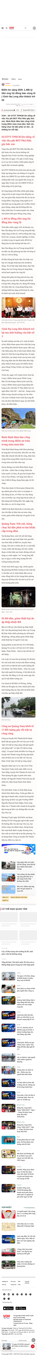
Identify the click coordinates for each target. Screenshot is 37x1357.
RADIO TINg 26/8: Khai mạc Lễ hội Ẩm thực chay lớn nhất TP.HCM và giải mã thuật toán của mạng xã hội (25, 1174)
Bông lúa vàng (20, 1105)
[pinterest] (17, 1294)
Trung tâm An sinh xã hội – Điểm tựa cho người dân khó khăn (25, 1072)
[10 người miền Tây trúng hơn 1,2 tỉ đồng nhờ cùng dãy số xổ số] (8, 1214)
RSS (19, 1281)
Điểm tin (5, 900)
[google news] (26, 1294)
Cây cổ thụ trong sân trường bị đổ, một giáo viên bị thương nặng (17, 952)
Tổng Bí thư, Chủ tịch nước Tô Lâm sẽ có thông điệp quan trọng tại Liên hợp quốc (18, 963)
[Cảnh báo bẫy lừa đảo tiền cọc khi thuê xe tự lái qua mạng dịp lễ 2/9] (8, 1015)
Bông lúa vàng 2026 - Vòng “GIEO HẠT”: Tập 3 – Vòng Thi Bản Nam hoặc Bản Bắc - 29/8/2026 (26, 1112)
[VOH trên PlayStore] (21, 1308)
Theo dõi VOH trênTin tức (28, 105)
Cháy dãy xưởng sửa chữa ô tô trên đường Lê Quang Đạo (26, 1264)
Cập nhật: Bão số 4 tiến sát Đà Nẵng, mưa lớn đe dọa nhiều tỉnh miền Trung (26, 865)
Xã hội (20, 79)
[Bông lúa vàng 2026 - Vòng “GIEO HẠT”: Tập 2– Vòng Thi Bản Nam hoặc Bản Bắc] (8, 1125)
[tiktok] (13, 1294)
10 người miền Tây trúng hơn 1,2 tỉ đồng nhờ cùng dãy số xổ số (26, 1213)
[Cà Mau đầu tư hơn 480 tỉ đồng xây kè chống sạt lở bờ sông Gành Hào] (8, 1083)
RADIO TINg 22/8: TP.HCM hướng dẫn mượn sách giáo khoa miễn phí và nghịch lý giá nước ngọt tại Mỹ (25, 1192)
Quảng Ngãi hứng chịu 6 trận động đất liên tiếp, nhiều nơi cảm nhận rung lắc (26, 1003)
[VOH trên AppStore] (8, 1308)
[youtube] (9, 1294)
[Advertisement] (18, 58)
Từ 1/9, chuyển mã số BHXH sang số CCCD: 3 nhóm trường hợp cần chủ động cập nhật (25, 1030)
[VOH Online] (11, 28)
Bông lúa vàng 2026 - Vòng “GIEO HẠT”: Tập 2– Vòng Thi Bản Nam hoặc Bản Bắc (25, 1128)
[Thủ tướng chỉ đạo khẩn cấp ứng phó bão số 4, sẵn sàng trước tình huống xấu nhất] (8, 877)
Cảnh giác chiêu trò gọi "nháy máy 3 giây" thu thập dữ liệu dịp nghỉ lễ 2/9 (25, 1045)
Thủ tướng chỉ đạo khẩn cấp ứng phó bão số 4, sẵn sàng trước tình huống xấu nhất (26, 877)
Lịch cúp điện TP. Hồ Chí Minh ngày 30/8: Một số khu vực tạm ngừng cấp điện (26, 1239)
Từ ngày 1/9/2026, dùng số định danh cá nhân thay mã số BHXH (26, 978)
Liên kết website (27, 1282)
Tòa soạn (13, 1281)
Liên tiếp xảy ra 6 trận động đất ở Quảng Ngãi (25, 1225)
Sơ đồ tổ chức (23, 1340)
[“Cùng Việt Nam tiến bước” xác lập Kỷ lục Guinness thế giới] (8, 1252)
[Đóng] (34, 1343)
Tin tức (6, 79)
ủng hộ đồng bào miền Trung (19, 897)
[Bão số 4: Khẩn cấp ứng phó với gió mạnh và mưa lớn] (8, 889)
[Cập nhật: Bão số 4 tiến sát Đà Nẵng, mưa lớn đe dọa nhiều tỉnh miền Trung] (8, 865)
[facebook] (4, 1294)
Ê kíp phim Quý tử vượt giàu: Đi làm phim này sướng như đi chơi (25, 1142)
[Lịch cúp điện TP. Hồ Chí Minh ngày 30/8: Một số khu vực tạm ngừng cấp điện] (8, 1239)
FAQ (19, 1284)
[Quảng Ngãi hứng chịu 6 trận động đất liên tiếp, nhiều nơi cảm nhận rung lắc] (8, 1000)
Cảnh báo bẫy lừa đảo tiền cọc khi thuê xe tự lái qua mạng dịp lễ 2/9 (25, 1017)
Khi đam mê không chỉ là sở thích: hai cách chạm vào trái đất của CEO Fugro (25, 1156)
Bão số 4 (5, 897)
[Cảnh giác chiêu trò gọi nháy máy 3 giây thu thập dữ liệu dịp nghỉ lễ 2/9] (8, 1043)
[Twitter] (4, 1299)
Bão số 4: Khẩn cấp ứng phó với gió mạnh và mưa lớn (25, 888)
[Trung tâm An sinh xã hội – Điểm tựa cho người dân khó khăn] (8, 1070)
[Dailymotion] (9, 1299)
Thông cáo (13, 1284)
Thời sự (13, 79)
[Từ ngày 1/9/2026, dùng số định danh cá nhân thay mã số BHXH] (8, 976)
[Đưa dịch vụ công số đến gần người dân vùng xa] (8, 989)
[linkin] (22, 1294)
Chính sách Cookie (7, 1350)
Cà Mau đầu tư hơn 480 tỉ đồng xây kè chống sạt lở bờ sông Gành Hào (26, 1084)
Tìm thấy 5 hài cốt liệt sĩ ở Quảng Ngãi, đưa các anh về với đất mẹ (26, 1097)
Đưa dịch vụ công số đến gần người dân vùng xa (26, 989)
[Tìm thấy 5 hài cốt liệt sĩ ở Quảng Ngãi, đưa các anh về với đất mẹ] (8, 1095)
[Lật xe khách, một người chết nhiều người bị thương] (8, 1057)
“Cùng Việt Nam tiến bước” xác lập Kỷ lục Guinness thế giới (24, 1251)
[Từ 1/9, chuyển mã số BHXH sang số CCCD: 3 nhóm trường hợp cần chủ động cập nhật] (8, 1028)
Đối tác (4, 1284)
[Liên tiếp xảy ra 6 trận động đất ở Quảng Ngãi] (8, 1227)
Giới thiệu (4, 1340)
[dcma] (30, 1294)
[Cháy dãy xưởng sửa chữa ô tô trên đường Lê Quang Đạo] (8, 1265)
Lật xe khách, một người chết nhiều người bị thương (26, 1059)
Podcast (19, 1166)
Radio (18, 1137)
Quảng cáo (5, 1281)
